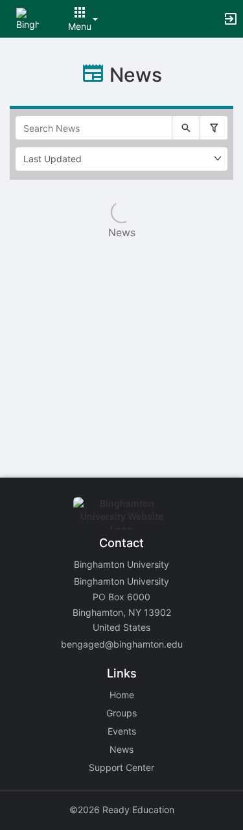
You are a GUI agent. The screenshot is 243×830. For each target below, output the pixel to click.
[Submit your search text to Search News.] (186, 128)
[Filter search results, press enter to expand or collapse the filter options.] (214, 128)
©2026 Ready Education (121, 809)
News (121, 749)
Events (122, 731)
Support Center (121, 767)
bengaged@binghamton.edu (122, 644)
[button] (27, 17)
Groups (121, 712)
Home (122, 694)
